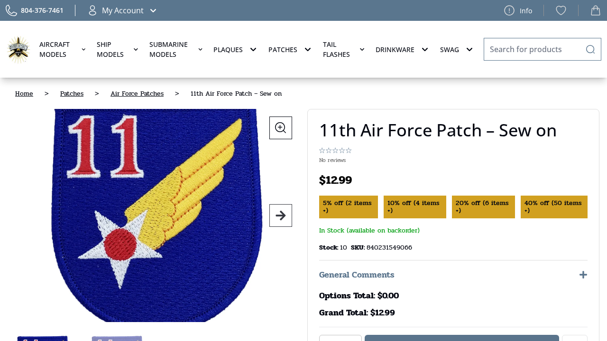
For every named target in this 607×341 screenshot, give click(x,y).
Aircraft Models (54, 49)
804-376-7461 (42, 10)
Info (526, 10)
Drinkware (395, 49)
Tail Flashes (336, 49)
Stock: (329, 247)
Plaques (228, 49)
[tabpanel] (154, 215)
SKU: (359, 247)
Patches (282, 49)
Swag (449, 49)
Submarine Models (168, 49)
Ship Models (110, 49)
